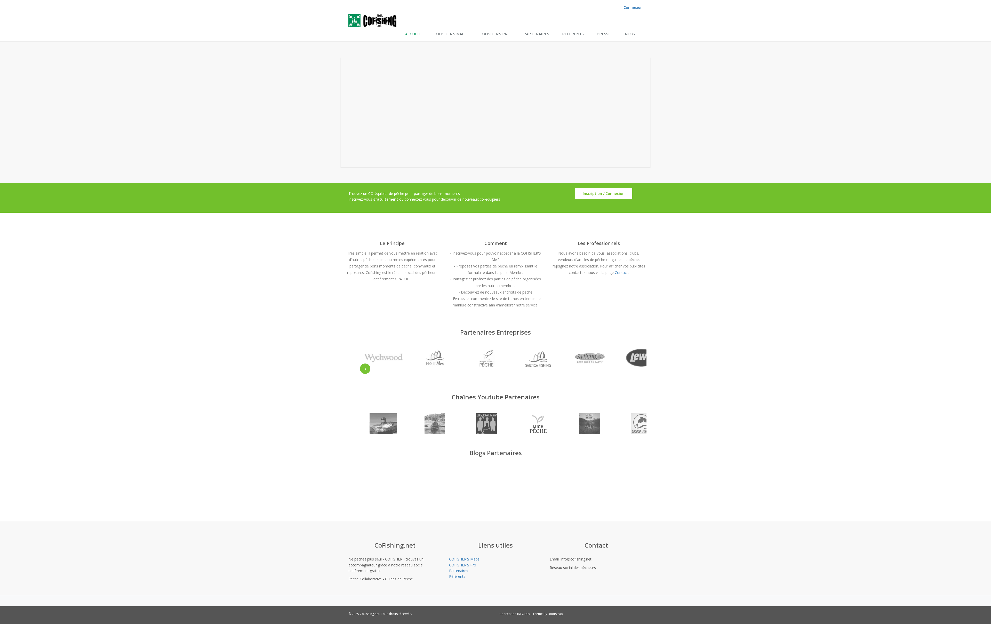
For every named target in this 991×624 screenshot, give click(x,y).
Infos (629, 33)
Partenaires (536, 33)
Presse (604, 33)
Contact (621, 272)
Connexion (633, 7)
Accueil (413, 33)
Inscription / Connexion (604, 193)
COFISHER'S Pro (494, 33)
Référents (573, 33)
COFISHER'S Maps (450, 33)
